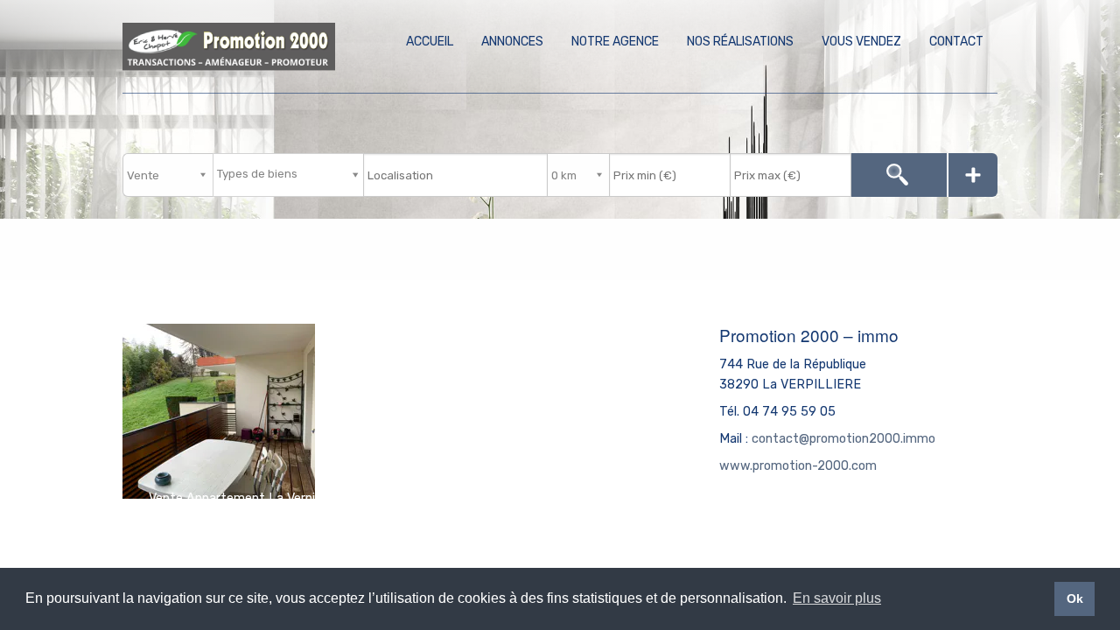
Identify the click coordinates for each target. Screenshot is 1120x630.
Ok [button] (1075, 599)
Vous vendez (861, 41)
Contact (956, 41)
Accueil (429, 41)
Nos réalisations (740, 41)
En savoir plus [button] (837, 598)
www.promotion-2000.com (798, 465)
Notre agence (615, 41)
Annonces (512, 41)
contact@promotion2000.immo (843, 438)
